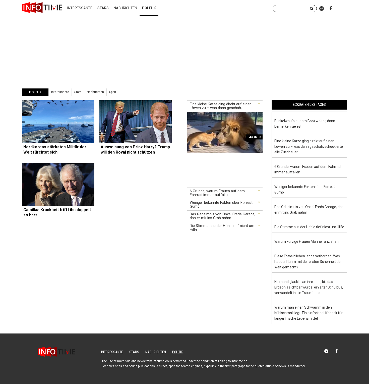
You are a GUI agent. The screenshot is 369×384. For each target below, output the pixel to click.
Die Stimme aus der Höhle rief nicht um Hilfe (222, 228)
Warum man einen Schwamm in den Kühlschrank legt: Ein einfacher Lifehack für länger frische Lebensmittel (308, 312)
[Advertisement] (184, 51)
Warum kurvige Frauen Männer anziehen (306, 241)
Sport (112, 92)
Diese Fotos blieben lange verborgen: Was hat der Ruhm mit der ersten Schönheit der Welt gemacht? (308, 261)
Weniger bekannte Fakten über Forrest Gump (221, 205)
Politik (177, 352)
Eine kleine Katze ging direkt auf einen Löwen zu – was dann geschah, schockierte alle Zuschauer (221, 106)
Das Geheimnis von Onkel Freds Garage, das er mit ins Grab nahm (222, 216)
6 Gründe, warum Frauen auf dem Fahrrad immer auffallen (217, 193)
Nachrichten (125, 8)
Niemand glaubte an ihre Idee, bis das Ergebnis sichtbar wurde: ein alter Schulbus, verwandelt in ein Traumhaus (308, 287)
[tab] (225, 106)
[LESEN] (225, 114)
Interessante (79, 8)
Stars (103, 8)
